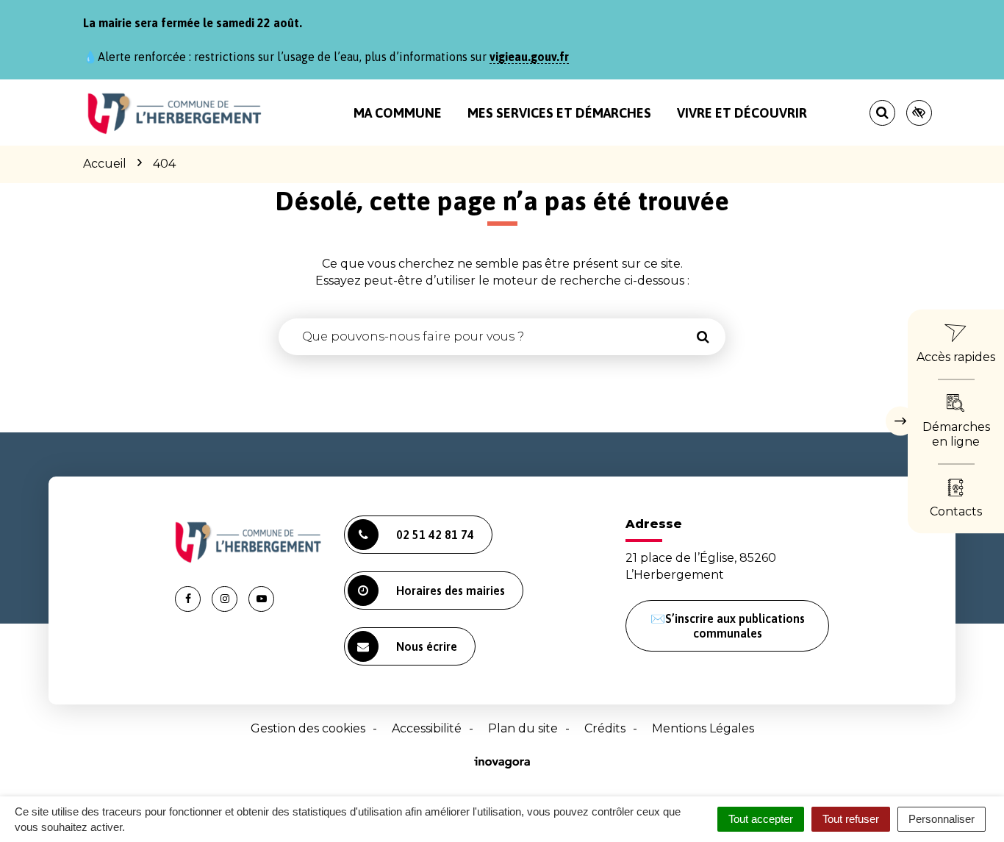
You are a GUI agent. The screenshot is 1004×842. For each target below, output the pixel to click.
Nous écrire (426, 646)
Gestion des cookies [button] (308, 728)
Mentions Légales (703, 728)
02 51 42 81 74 (435, 534)
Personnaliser (941, 819)
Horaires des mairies (450, 590)
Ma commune (398, 113)
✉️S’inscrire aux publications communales (727, 626)
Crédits (604, 728)
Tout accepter (760, 819)
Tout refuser (850, 819)
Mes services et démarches (559, 113)
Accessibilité (427, 728)
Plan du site (523, 728)
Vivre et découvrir (742, 113)
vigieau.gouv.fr (529, 56)
